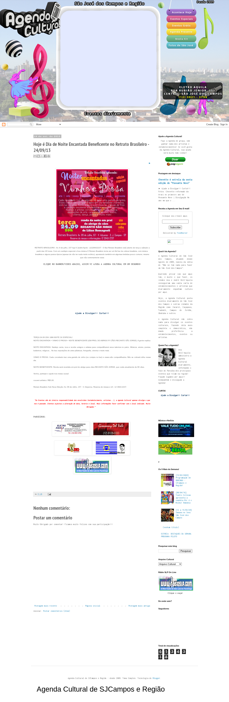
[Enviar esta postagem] (49, 494)
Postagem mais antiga (139, 606)
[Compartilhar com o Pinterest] (48, 156)
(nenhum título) (171, 527)
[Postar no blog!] (38, 156)
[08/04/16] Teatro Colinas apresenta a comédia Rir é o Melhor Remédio (184, 497)
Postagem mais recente (45, 606)
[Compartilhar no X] (42, 156)
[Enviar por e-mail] (35, 156)
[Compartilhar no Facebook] (45, 156)
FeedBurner (182, 233)
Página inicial (92, 606)
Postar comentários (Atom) (56, 611)
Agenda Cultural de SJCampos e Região (101, 689)
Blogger (156, 678)
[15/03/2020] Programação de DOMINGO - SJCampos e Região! (183, 480)
